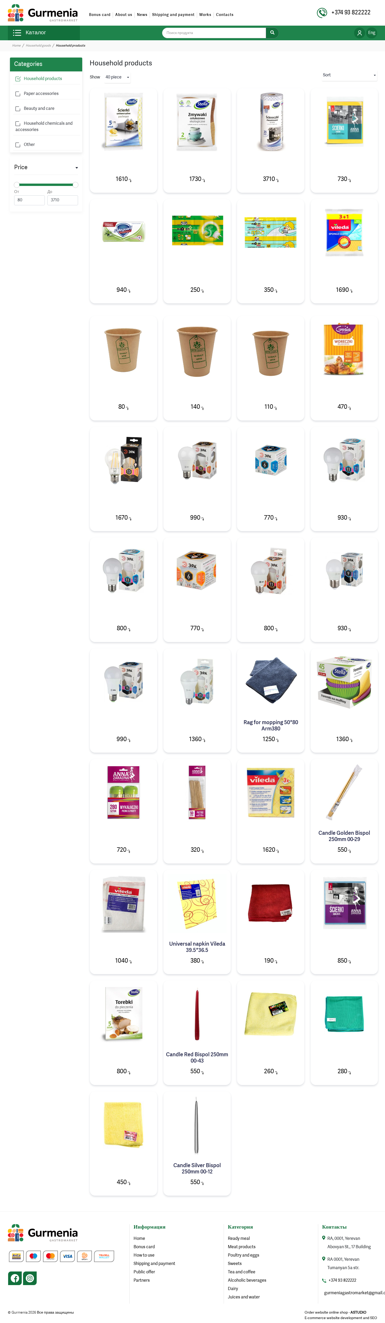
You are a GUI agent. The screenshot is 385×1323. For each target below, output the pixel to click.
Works (205, 15)
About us (123, 15)
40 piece (114, 77)
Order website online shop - (335, 1312)
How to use (144, 1255)
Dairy (233, 1289)
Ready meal (239, 1239)
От (16, 192)
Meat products (242, 1247)
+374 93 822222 (342, 1281)
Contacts (225, 15)
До (49, 192)
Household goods (38, 45)
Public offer (144, 1272)
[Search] (272, 32)
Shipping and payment (173, 15)
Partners (142, 1281)
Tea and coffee (241, 1272)
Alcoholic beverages (247, 1281)
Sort (327, 75)
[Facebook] (15, 1278)
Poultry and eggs (243, 1255)
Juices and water (244, 1297)
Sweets (235, 1264)
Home (16, 45)
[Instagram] (30, 1278)
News (142, 15)
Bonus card (100, 15)
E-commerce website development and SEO (341, 1318)
